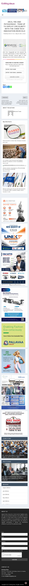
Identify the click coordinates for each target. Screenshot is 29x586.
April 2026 (5, 501)
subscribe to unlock (14, 76)
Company (3, 541)
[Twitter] (6, 87)
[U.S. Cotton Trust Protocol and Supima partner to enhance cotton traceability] (14, 151)
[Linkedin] (9, 87)
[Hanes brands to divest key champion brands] (14, 132)
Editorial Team (11, 33)
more (20, 524)
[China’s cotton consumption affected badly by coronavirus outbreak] (14, 165)
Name (2, 532)
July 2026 (5, 491)
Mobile (2, 546)
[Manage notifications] (26, 583)
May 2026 (5, 497)
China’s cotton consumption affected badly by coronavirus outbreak (14, 168)
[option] (14, 449)
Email (2, 537)
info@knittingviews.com (10, 576)
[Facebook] (4, 87)
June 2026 (5, 494)
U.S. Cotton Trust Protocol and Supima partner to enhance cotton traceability (13, 161)
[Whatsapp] (11, 87)
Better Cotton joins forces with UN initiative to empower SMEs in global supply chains (14, 189)
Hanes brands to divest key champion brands (14, 140)
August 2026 (6, 487)
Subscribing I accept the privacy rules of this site (12, 551)
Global (24, 33)
